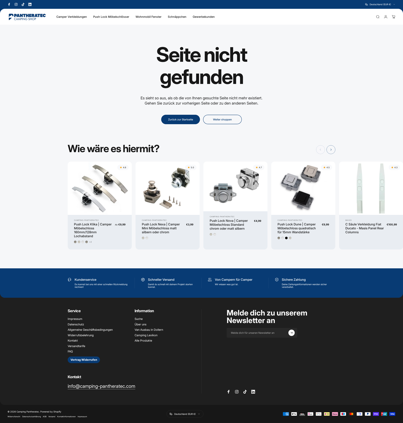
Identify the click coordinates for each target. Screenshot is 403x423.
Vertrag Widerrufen (84, 359)
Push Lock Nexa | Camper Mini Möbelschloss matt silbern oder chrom (161, 228)
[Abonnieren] (291, 333)
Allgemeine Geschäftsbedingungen (90, 329)
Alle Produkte (143, 340)
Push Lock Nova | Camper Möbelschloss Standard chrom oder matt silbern (229, 224)
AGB (44, 416)
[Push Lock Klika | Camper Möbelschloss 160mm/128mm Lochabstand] (100, 188)
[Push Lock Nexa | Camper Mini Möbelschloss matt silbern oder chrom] (168, 188)
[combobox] (380, 4)
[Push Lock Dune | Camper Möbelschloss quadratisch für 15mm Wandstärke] (303, 188)
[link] (101, 386)
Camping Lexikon (146, 335)
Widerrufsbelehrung (81, 335)
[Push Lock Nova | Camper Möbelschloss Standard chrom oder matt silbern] (235, 186)
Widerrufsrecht (14, 416)
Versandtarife (76, 346)
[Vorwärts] (330, 149)
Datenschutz (76, 324)
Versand (51, 416)
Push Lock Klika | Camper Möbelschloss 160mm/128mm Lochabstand (93, 230)
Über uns (140, 324)
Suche (139, 319)
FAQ (70, 351)
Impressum (75, 319)
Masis (348, 220)
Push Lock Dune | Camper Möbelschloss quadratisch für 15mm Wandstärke (297, 228)
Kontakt (73, 340)
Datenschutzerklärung (31, 416)
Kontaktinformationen (66, 416)
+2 (90, 242)
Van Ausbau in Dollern (149, 329)
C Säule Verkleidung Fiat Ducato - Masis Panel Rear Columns (364, 228)
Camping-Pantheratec (86, 220)
